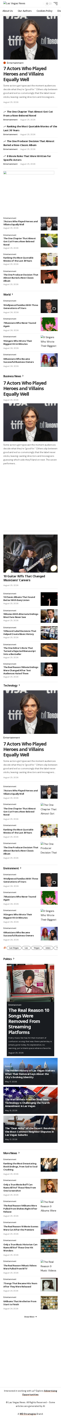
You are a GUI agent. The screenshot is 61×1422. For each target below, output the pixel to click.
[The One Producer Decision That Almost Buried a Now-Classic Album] (49, 276)
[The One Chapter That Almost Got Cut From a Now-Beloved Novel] (49, 240)
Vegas (37, 948)
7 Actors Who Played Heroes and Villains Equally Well (25, 73)
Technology (10, 685)
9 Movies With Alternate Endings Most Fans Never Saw (20, 615)
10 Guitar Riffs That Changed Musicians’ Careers (24, 578)
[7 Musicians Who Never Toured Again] (49, 324)
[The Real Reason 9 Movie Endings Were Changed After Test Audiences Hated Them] (49, 669)
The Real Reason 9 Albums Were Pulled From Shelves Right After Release (20, 1208)
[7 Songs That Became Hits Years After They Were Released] (49, 1284)
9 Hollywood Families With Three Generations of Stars (20, 307)
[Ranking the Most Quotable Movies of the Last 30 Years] (49, 260)
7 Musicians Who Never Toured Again (19, 898)
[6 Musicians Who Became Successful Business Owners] (49, 360)
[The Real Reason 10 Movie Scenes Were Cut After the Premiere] (49, 1228)
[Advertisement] (30, 497)
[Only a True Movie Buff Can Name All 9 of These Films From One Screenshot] (49, 1185)
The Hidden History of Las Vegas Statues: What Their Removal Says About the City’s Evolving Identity (30, 1074)
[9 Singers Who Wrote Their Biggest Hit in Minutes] (49, 342)
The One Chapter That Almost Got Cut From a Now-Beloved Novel (19, 241)
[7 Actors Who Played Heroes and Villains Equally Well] (30, 38)
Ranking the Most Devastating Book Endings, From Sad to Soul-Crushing (20, 1166)
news (48, 948)
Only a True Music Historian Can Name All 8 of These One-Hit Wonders (20, 1247)
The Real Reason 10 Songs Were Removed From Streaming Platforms (28, 1021)
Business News (12, 376)
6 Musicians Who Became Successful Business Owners (18, 360)
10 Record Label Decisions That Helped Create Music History (19, 632)
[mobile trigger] (55, 3)
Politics (7, 959)
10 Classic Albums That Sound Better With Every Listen (19, 598)
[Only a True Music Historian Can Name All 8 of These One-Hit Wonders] (49, 1246)
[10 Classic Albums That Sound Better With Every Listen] (49, 599)
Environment (11, 868)
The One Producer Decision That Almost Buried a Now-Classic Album (20, 277)
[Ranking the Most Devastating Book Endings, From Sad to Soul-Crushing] (49, 1165)
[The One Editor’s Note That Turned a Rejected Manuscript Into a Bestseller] (49, 650)
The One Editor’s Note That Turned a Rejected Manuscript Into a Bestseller (19, 651)
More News (10, 1153)
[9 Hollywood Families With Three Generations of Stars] (49, 306)
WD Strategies (28, 1413)
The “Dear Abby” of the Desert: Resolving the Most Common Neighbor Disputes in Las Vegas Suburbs (30, 1131)
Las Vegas (14, 948)
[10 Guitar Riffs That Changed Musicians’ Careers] (30, 554)
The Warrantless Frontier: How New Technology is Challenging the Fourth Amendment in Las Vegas (27, 1103)
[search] (39, 3)
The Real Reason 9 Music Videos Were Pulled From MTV (20, 1267)
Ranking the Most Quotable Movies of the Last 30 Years (18, 259)
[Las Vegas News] (14, 3)
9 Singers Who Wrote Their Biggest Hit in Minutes (17, 342)
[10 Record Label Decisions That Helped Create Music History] (49, 633)
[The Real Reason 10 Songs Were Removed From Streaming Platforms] (30, 983)
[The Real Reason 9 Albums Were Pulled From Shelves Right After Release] (49, 1207)
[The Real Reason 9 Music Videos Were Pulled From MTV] (49, 1266)
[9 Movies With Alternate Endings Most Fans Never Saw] (49, 616)
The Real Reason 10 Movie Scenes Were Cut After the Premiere (20, 1228)
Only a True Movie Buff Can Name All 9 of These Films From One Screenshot (19, 1187)
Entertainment (15, 63)
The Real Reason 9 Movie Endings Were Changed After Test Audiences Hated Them (20, 670)
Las (26, 948)
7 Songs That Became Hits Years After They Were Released (20, 1285)
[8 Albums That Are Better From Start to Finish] (49, 1302)
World (7, 294)
